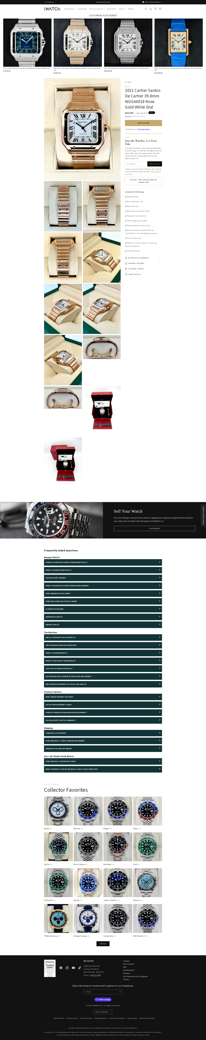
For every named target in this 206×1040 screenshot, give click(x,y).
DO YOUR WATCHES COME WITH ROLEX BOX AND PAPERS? (69, 676)
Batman (77, 828)
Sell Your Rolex (144, 129)
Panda (46, 828)
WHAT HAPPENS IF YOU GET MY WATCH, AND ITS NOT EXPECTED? (72, 769)
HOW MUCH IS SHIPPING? (56, 733)
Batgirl (106, 828)
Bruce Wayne (79, 864)
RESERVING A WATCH (54, 617)
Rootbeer (107, 864)
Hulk (135, 864)
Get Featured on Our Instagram (135, 976)
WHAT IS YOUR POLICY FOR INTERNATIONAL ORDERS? (67, 586)
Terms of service (86, 1018)
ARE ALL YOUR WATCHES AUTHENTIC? (61, 637)
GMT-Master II (139, 936)
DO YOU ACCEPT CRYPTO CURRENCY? (61, 720)
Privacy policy (72, 1018)
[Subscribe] (119, 991)
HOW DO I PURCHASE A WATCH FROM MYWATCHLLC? (67, 562)
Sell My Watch (154, 528)
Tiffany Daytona (51, 936)
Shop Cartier (143, 123)
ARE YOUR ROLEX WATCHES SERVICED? (61, 645)
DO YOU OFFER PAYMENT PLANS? (59, 705)
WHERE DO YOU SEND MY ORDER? (59, 748)
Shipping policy (101, 1018)
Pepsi (135, 828)
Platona (136, 900)
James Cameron (110, 900)
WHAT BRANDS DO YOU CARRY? (58, 593)
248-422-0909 (95, 975)
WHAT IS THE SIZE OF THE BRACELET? (61, 661)
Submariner (108, 936)
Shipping (128, 116)
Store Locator (128, 964)
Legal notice (132, 1018)
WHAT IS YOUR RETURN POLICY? (59, 570)
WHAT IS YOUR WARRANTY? (57, 653)
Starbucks (48, 900)
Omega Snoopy (80, 936)
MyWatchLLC (98, 1005)
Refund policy (59, 1018)
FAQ (124, 967)
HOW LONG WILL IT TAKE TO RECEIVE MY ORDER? (65, 741)
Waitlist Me (155, 164)
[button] (70, 9)
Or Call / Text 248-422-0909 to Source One (143, 181)
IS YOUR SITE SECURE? (55, 609)
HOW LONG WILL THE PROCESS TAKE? (61, 761)
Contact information (117, 1018)
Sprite (46, 864)
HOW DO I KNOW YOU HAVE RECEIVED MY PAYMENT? (66, 712)
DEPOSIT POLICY (52, 625)
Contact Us (50, 2)
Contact (126, 961)
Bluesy (77, 900)
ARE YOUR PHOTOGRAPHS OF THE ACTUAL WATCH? (66, 684)
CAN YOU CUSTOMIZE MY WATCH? (59, 668)
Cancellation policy (146, 1018)
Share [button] (129, 82)
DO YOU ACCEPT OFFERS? (56, 578)
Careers (126, 979)
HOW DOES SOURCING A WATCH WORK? (61, 601)
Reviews (126, 973)
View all (103, 944)
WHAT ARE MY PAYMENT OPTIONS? (59, 697)
